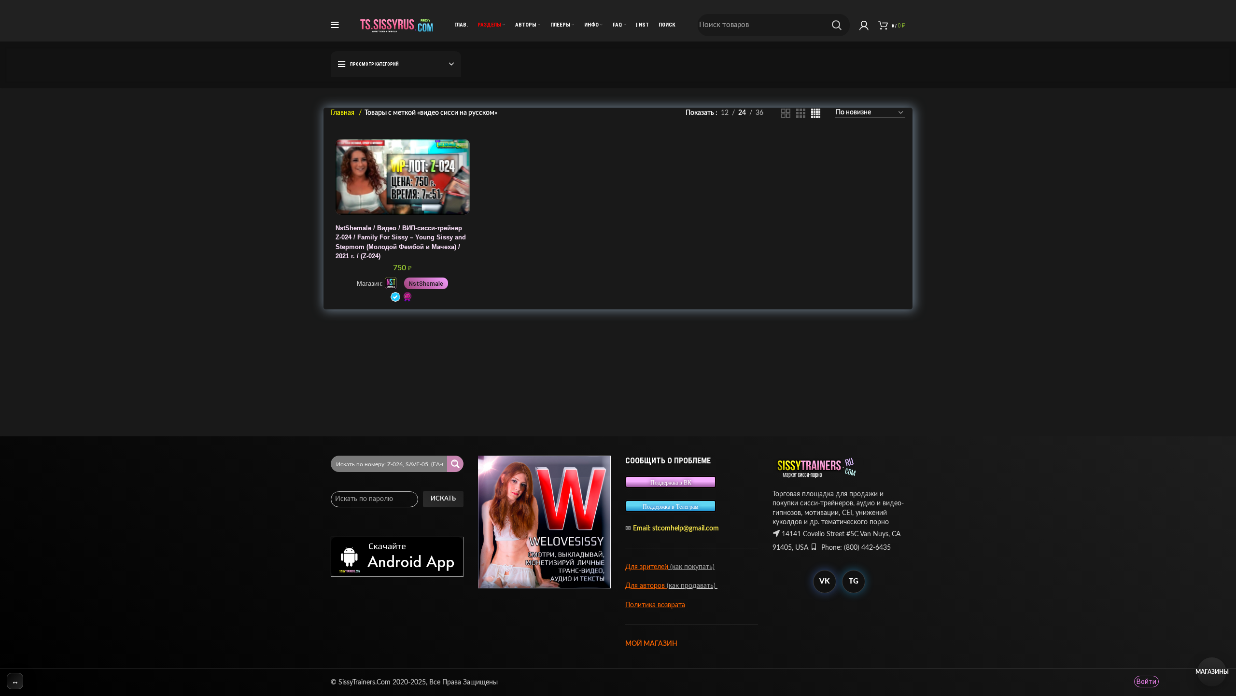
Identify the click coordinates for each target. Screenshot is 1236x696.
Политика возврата (655, 605)
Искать (443, 499)
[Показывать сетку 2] (785, 113)
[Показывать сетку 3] (800, 113)
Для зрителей (646, 567)
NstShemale (426, 283)
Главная (343, 113)
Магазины (1211, 672)
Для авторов (646, 586)
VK (824, 581)
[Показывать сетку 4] (815, 113)
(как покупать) (691, 567)
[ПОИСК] (837, 25)
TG (853, 581)
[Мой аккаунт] (864, 25)
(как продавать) (692, 586)
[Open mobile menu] (335, 25)
